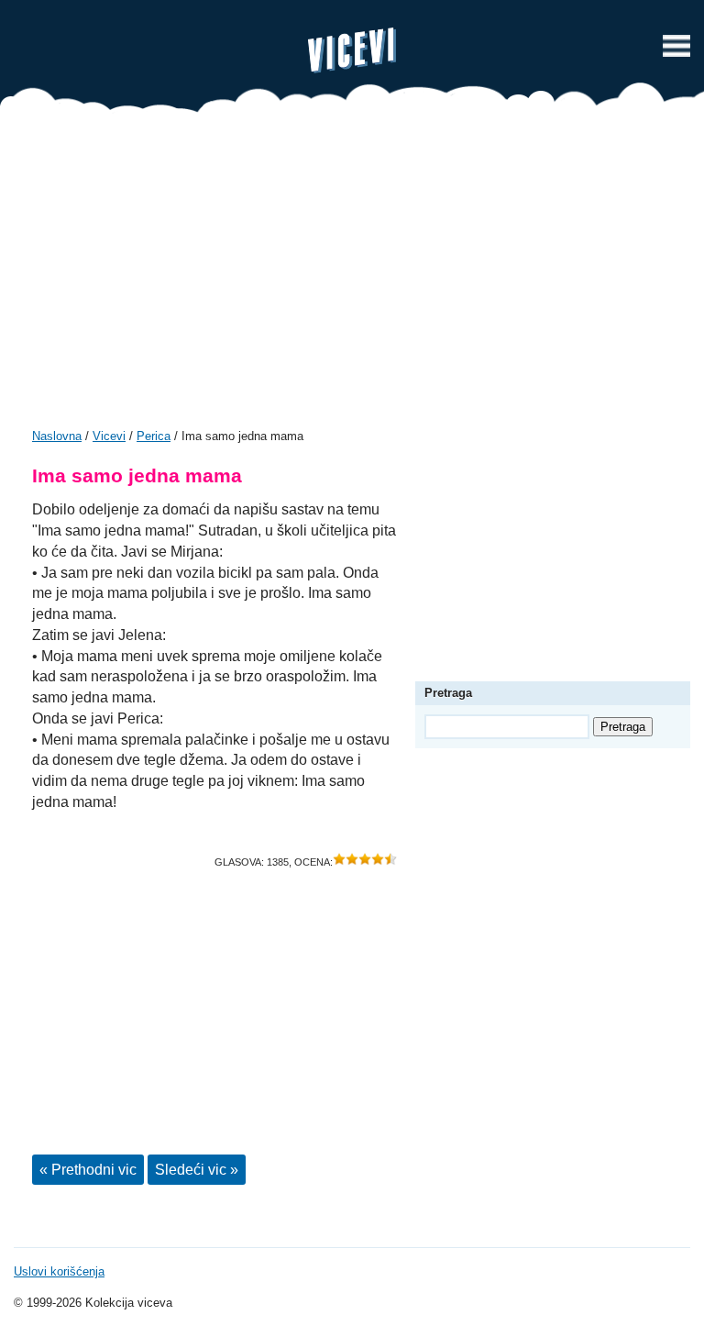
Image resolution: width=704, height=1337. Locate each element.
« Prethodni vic (88, 1169)
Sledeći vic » (196, 1169)
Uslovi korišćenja (59, 1271)
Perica (153, 436)
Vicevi (352, 50)
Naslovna (57, 436)
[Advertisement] (352, 277)
